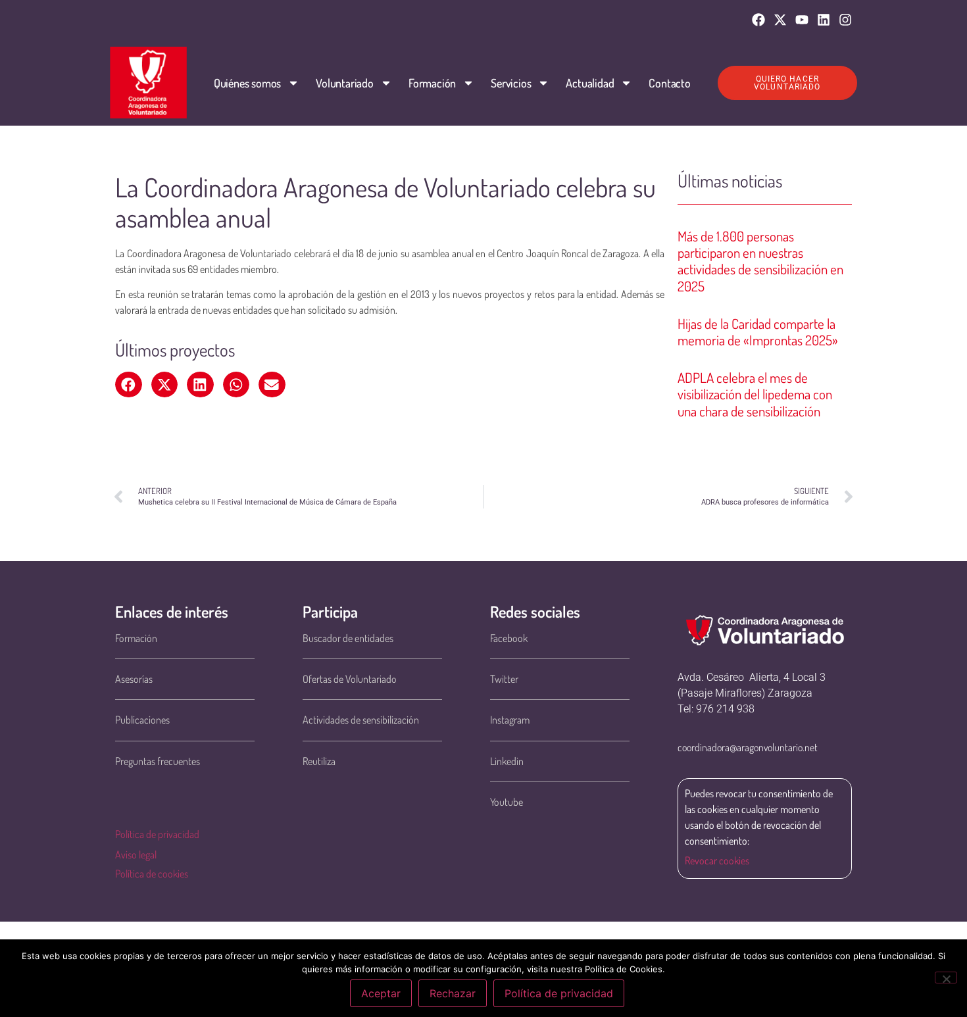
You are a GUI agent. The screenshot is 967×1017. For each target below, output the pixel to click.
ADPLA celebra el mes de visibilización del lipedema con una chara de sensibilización (755, 393)
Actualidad (590, 83)
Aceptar (381, 993)
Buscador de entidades (348, 638)
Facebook (509, 638)
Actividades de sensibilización (361, 719)
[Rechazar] (946, 977)
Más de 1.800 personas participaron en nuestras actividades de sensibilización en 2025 (760, 261)
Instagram (510, 719)
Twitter (504, 678)
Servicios (511, 83)
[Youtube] (801, 19)
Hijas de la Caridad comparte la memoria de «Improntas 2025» (758, 331)
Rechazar (453, 993)
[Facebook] (758, 19)
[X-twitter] (780, 19)
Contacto (669, 83)
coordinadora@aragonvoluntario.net (748, 747)
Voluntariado (345, 83)
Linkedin (507, 761)
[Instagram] (845, 19)
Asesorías (134, 678)
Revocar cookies (717, 860)
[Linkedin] (823, 19)
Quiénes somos (247, 83)
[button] (128, 385)
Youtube (506, 801)
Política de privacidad (157, 834)
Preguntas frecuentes (157, 761)
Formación (432, 83)
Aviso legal (136, 854)
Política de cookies (151, 873)
